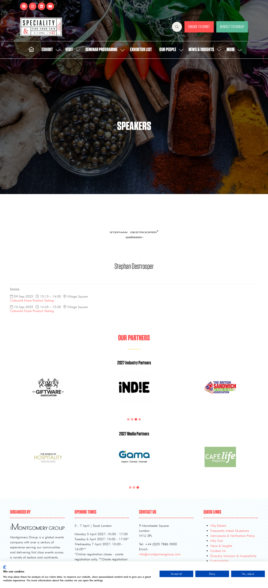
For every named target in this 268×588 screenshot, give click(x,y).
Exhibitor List (141, 49)
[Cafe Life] (220, 462)
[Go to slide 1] (128, 419)
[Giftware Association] (48, 392)
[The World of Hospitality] (48, 462)
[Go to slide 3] (136, 419)
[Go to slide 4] (139, 419)
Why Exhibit (218, 526)
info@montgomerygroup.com (160, 554)
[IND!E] (134, 392)
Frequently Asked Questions (229, 531)
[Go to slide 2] (132, 419)
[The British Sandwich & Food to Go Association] (220, 392)
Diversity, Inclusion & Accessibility (233, 556)
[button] (177, 27)
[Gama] (134, 462)
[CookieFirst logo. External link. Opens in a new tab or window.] (4, 567)
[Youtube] (50, 6)
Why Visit (216, 541)
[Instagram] (32, 6)
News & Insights (201, 49)
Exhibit (47, 49)
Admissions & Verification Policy (232, 536)
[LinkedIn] (41, 6)
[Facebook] (24, 6)
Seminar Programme (101, 49)
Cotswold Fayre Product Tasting (32, 300)
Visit (69, 49)
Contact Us (218, 551)
